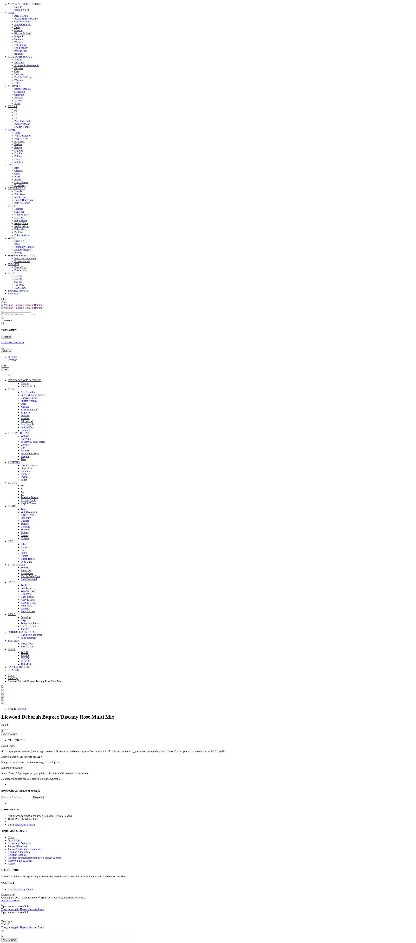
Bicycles (18, 68)
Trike (17, 83)
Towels (18, 191)
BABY (11, 205)
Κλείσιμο (7, 337)
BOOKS (12, 106)
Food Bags (20, 185)
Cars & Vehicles (22, 21)
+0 (15, 109)
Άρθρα (11, 863)
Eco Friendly (21, 47)
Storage (18, 147)
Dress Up (19, 241)
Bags (17, 243)
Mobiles (18, 162)
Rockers (18, 97)
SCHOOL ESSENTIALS (21, 255)
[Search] (2, 311)
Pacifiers (18, 232)
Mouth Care (20, 197)
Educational (20, 45)
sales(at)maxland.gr (25, 824)
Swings (18, 100)
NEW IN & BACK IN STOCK (24, 4)
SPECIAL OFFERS (18, 290)
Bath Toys (19, 194)
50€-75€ (18, 281)
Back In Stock (21, 9)
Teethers (18, 208)
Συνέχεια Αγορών (10, 909)
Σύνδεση (12, 357)
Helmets (18, 74)
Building (18, 53)
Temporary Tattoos (24, 246)
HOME (12, 129)
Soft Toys (19, 211)
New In (18, 7)
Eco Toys (19, 217)
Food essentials (22, 261)
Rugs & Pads (21, 138)
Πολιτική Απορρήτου (19, 852)
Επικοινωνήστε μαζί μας (20, 889)
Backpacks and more (25, 258)
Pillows (18, 156)
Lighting (18, 150)
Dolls (17, 27)
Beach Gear (20, 270)
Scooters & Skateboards (26, 65)
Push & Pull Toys (23, 77)
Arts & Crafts (21, 15)
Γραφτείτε (37, 797)
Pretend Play (20, 50)
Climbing (19, 94)
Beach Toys (20, 267)
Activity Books (22, 124)
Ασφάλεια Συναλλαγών (20, 860)
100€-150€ (20, 287)
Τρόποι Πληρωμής (17, 846)
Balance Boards (22, 88)
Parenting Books (22, 121)
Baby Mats (20, 229)
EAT (10, 164)
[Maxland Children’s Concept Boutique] (22, 305)
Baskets (18, 144)
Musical (18, 30)
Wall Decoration (22, 135)
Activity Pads (21, 223)
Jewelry (18, 252)
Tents (17, 132)
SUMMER (13, 264)
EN (9, 374)
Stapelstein (19, 91)
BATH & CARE (16, 188)
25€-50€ (18, 279)
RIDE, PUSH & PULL (20, 56)
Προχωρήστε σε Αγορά (32, 909)
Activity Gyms (21, 226)
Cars (16, 71)
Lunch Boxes (21, 182)
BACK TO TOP (10, 900)
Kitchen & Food (22, 33)
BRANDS (13, 293)
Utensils (18, 170)
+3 (15, 112)
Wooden (18, 42)
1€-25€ (18, 276)
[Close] (2, 318)
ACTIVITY (14, 86)
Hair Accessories (23, 249)
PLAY (11, 12)
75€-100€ (19, 284)
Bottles (17, 179)
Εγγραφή (12, 359)
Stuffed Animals (22, 24)
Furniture (19, 153)
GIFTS (11, 273)
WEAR (12, 238)
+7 (15, 118)
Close (5, 369)
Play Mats (19, 141)
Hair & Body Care (23, 200)
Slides (17, 103)
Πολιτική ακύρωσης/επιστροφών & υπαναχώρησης (34, 857)
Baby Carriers (21, 235)
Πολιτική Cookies (17, 854)
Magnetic (19, 36)
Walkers (18, 59)
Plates (17, 176)
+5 (15, 115)
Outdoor (18, 39)
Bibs (16, 167)
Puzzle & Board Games (26, 18)
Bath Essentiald (22, 203)
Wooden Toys (21, 214)
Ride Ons (19, 62)
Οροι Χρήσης (15, 840)
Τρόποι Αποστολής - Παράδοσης (25, 849)
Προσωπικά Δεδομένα (19, 843)
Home (11, 675)
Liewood (21, 709)
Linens (17, 159)
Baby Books (20, 220)
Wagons (18, 80)
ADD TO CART (10, 734)
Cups (17, 173)
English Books (21, 126)
